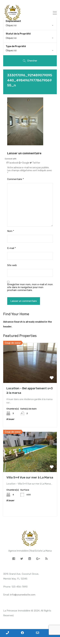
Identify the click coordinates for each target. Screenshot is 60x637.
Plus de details (30, 375)
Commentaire (15, 179)
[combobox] (30, 38)
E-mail (11, 248)
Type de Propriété (16, 46)
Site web (12, 265)
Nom (10, 231)
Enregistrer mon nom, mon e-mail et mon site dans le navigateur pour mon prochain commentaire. (30, 287)
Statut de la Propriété (18, 33)
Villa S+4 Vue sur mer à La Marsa (29, 477)
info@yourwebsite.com (22, 594)
